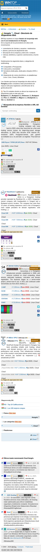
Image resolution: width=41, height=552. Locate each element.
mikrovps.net (34, 340)
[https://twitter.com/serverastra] (38, 307)
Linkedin (17, 550)
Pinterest (13, 550)
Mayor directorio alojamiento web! (12, 4)
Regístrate (25, 13)
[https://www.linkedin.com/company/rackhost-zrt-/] (38, 241)
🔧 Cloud (31, 29)
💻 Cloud (34, 439)
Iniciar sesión (12, 13)
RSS (20, 550)
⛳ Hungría (22, 29)
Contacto (20, 547)
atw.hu (36, 119)
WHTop (3, 29)
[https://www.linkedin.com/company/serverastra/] (38, 315)
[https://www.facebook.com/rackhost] (38, 237)
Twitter (6, 550)
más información (15, 538)
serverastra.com (34, 268)
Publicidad (29, 547)
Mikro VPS (12, 338)
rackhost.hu (35, 192)
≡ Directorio (12, 29)
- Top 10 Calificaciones (13, 404)
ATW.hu (11, 119)
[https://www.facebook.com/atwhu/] (38, 149)
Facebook (3, 550)
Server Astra (13, 266)
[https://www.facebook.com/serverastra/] (38, 311)
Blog (10, 550)
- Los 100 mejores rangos (14, 408)
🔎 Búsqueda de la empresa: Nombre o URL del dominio (20, 106)
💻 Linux (34, 435)
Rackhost (11, 192)
